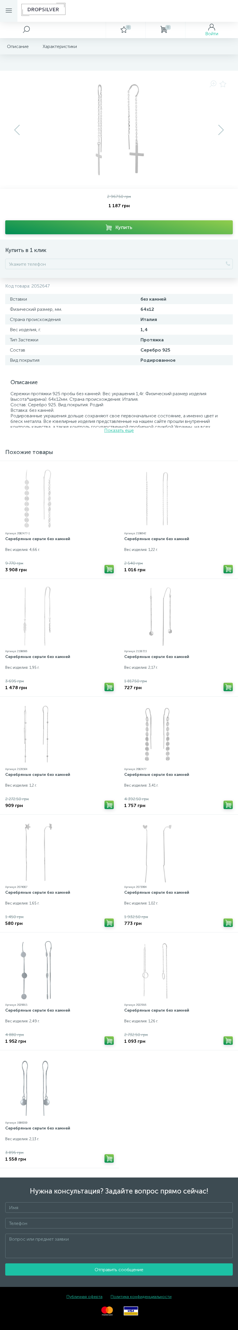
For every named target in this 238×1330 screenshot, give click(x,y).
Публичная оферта (84, 1296)
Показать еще (119, 430)
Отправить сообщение (119, 1269)
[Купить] (109, 569)
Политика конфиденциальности (141, 1296)
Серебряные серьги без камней (37, 538)
